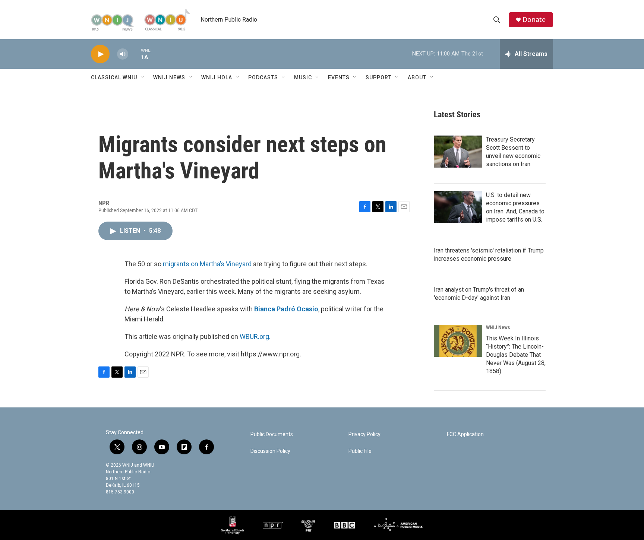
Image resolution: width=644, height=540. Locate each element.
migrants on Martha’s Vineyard (207, 264)
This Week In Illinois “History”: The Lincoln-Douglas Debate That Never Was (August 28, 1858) (516, 355)
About (417, 77)
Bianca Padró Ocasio (286, 309)
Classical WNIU (114, 77)
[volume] (122, 54)
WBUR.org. (255, 336)
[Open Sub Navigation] (143, 77)
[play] (100, 54)
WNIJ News (169, 77)
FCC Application (465, 434)
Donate (534, 19)
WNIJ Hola (216, 77)
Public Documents (271, 434)
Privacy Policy (364, 434)
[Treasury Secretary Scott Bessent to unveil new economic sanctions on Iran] (458, 152)
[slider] (134, 54)
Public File (360, 451)
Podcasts (263, 77)
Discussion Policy (270, 451)
